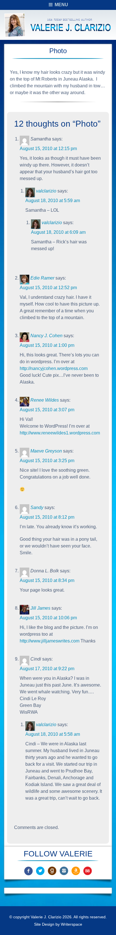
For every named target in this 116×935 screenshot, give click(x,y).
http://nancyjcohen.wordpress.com (54, 368)
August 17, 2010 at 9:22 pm (47, 668)
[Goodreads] (52, 870)
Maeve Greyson (46, 451)
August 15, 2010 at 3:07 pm (47, 409)
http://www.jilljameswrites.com (49, 641)
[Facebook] (28, 870)
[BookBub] (87, 870)
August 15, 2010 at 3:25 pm (47, 460)
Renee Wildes (44, 400)
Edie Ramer (42, 278)
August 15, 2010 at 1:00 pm (47, 345)
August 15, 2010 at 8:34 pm (47, 580)
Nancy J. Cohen (46, 335)
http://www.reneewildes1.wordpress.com (60, 432)
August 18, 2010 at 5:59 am (52, 200)
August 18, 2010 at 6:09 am (58, 232)
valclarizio (46, 191)
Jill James (40, 608)
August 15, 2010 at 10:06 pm (48, 617)
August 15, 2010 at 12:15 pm (48, 148)
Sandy (36, 507)
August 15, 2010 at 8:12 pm (47, 517)
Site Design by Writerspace (58, 924)
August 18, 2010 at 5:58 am (52, 734)
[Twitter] (40, 870)
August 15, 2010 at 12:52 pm (48, 287)
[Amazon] (75, 870)
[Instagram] (64, 870)
